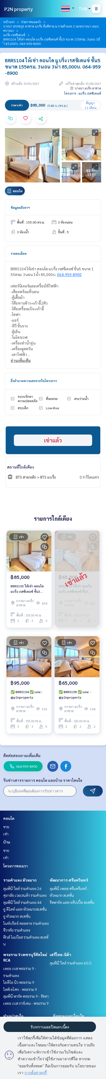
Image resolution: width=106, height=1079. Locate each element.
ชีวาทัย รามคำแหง (16, 930)
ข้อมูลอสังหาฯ (20, 207)
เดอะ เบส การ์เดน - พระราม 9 (26, 1003)
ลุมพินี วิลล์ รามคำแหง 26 (22, 888)
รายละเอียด (19, 253)
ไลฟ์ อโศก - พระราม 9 (20, 989)
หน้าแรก (9, 22)
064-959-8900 (69, 274)
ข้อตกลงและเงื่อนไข (68, 1015)
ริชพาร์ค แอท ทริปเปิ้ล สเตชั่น (72, 902)
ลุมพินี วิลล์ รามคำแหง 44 (22, 902)
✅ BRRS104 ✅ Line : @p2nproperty (26, 694)
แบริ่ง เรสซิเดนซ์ (14, 35)
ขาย (6, 826)
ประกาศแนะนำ (31, 22)
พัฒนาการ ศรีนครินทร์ (69, 880)
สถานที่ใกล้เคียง (20, 466)
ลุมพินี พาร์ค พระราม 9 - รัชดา (26, 996)
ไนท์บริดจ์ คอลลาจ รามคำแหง (26, 923)
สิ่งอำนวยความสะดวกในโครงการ (34, 381)
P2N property (18, 9)
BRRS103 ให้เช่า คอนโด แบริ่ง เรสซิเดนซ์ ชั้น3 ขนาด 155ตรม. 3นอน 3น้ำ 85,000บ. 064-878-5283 (28, 589)
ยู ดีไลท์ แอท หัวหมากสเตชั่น (25, 909)
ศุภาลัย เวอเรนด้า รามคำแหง (24, 895)
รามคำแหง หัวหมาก (20, 880)
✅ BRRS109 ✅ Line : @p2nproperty (75, 694)
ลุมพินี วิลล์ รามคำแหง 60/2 (71, 962)
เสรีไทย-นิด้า (60, 954)
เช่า (5, 833)
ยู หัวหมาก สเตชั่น (16, 916)
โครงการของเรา (15, 865)
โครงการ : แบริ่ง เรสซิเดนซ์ (82, 93)
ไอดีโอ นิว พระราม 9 (18, 982)
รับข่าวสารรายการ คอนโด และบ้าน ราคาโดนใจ (42, 780)
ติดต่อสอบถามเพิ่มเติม (21, 755)
